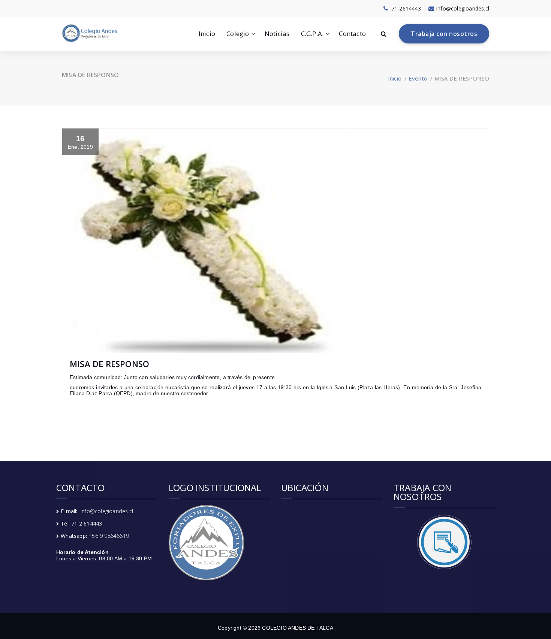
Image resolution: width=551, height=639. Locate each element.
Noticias (277, 33)
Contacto (352, 33)
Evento (418, 78)
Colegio (237, 33)
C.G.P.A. (312, 33)
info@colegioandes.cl (107, 511)
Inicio (207, 33)
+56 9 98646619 (108, 535)
